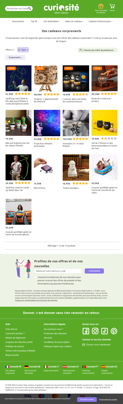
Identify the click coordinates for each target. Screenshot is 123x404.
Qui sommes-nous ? (53, 329)
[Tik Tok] (104, 331)
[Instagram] (95, 331)
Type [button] (23, 49)
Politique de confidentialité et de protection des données (36, 300)
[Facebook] (85, 331)
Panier (112, 9)
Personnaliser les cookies (108, 399)
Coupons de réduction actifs (19, 342)
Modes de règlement (15, 338)
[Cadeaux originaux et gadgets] (61, 7)
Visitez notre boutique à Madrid (20, 350)
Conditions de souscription (57, 342)
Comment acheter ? (15, 333)
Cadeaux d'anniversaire (100, 21)
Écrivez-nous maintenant (98, 344)
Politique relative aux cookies (57, 346)
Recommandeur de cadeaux (101, 9)
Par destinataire (51, 21)
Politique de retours (15, 346)
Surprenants (15, 57)
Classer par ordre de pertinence (99, 50)
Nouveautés (18, 21)
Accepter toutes (87, 399)
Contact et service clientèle (96, 339)
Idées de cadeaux (73, 21)
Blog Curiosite (12, 355)
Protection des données (55, 333)
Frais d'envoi (11, 329)
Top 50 (34, 21)
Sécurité (48, 338)
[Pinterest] (114, 331)
